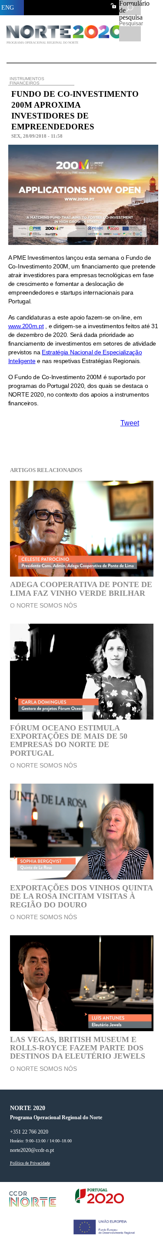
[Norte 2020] (66, 36)
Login (113, 5)
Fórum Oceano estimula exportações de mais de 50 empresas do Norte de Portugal (68, 740)
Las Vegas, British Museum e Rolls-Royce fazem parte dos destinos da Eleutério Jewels (77, 1048)
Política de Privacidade (30, 1163)
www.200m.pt (26, 326)
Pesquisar (130, 23)
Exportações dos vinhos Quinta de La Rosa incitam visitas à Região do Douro (81, 896)
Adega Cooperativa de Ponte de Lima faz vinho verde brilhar (81, 588)
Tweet (129, 423)
